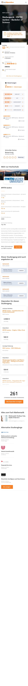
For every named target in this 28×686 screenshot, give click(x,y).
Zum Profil (18, 247)
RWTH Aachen (6, 188)
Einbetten (7, 66)
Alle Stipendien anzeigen (14, 402)
